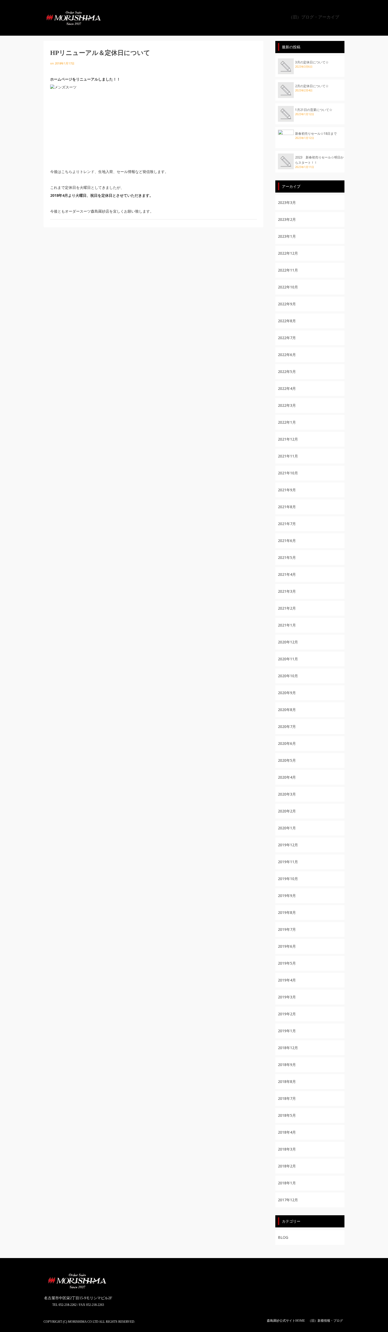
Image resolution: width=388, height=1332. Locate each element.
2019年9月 (287, 895)
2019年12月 (288, 844)
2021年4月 (287, 574)
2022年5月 (287, 371)
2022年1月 (287, 422)
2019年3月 (287, 996)
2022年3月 (287, 405)
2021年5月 (287, 557)
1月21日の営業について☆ (313, 110)
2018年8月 (287, 1081)
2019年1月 (287, 1030)
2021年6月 (287, 540)
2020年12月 (288, 641)
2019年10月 (288, 878)
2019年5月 (287, 963)
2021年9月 (287, 489)
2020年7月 (287, 726)
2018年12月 (288, 1047)
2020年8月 (287, 709)
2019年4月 (287, 980)
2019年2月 (287, 1013)
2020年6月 (287, 743)
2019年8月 (287, 912)
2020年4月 (287, 777)
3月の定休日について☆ (312, 62)
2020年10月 (288, 675)
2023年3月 (287, 202)
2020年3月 (287, 794)
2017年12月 (288, 1199)
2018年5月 (287, 1115)
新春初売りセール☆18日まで (316, 133)
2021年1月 (287, 625)
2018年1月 (287, 1182)
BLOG (283, 1237)
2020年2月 (287, 811)
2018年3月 (287, 1149)
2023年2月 (287, 219)
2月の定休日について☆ (312, 86)
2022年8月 (287, 320)
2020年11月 (288, 658)
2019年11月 (288, 861)
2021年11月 (288, 456)
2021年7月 (287, 523)
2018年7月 (287, 1098)
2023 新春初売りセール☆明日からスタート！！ (319, 160)
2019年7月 (287, 929)
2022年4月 (287, 388)
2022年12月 (288, 253)
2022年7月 (287, 337)
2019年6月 (287, 946)
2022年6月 (287, 354)
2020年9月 (287, 692)
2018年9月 (287, 1064)
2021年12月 (288, 439)
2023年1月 (287, 236)
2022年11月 (288, 270)
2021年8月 (287, 506)
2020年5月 (287, 760)
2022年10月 (288, 286)
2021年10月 (288, 472)
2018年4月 (287, 1132)
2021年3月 (287, 591)
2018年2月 (287, 1166)
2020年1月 (287, 827)
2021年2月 (287, 608)
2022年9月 (287, 303)
